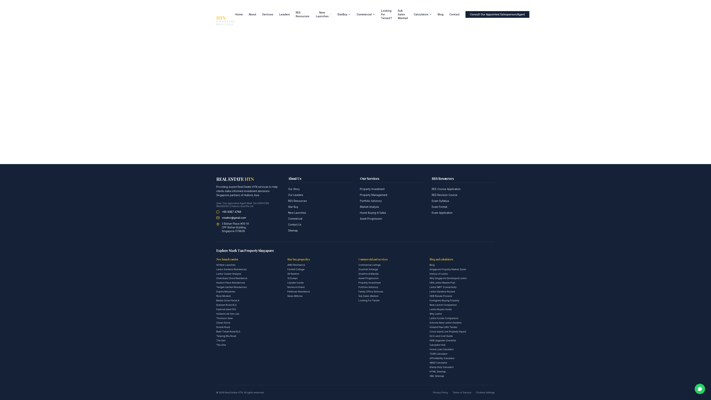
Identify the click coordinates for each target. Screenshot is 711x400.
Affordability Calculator (442, 358)
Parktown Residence (298, 291)
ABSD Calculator (438, 362)
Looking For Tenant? (386, 14)
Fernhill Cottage (296, 269)
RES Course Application (446, 189)
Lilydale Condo (295, 282)
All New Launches (226, 265)
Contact (454, 14)
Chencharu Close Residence (231, 278)
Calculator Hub (437, 345)
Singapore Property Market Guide (448, 269)
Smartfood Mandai (368, 273)
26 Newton (293, 273)
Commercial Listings (369, 265)
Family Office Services (370, 291)
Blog (440, 14)
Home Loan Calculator (442, 349)
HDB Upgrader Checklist (443, 340)
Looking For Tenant (369, 300)
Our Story (294, 189)
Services (267, 14)
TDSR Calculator (438, 353)
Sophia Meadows (225, 291)
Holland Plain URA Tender (443, 327)
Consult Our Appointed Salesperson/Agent (497, 14)
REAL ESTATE (235, 179)
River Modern (223, 296)
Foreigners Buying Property (444, 300)
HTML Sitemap (438, 371)
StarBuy (342, 14)
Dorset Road (223, 327)
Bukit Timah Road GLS (228, 331)
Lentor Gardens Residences (231, 269)
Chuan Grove (223, 322)
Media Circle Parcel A (227, 300)
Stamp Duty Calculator (442, 367)
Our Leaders (295, 194)
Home (239, 14)
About (252, 14)
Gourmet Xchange (368, 269)
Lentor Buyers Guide (441, 309)
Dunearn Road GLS (226, 305)
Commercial (364, 14)
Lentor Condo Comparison (444, 318)
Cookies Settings (485, 392)
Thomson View (224, 318)
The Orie (221, 345)
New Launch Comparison (443, 305)
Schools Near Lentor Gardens (446, 322)
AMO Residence (296, 265)
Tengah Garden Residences (231, 287)
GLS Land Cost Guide (441, 336)
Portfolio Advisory (371, 200)
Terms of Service (462, 392)
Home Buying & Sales (373, 212)
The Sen (221, 340)
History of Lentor (439, 273)
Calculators (421, 14)
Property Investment (372, 189)
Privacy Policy (440, 392)
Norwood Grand (296, 287)
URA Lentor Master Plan (442, 282)
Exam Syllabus (440, 200)
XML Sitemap (437, 376)
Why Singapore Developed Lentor (448, 278)
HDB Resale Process (441, 296)
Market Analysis (369, 206)
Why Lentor (436, 313)
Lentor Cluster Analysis (228, 273)
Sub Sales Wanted (403, 14)
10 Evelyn (292, 278)
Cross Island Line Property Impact (448, 331)
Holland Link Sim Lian (227, 313)
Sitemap (293, 230)
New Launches (322, 14)
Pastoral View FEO (226, 309)
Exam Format (439, 206)
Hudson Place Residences (230, 282)
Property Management (373, 194)
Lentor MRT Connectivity (443, 287)
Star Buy (293, 206)
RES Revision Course (444, 194)
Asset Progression (371, 218)
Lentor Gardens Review (442, 291)
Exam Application (442, 212)
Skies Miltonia (295, 296)
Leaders (284, 14)
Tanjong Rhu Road (226, 336)
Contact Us (294, 224)
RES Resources (302, 14)
